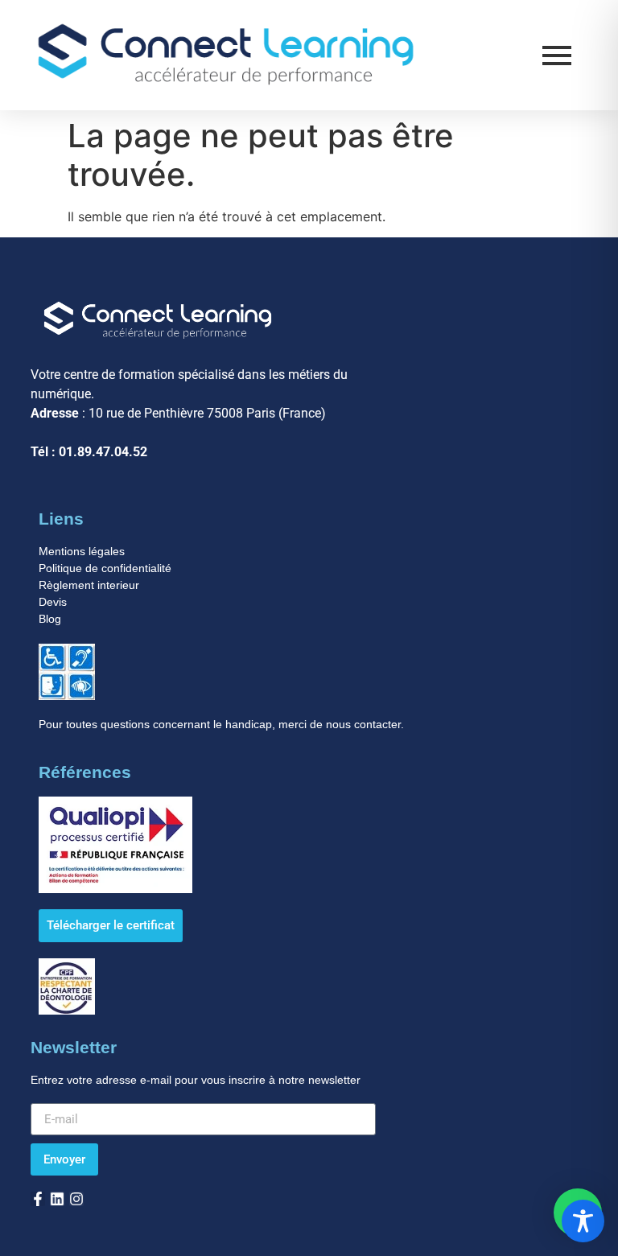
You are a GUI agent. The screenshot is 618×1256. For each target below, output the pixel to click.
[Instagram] (76, 1199)
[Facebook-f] (38, 1199)
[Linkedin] (57, 1199)
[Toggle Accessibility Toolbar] (583, 1221)
